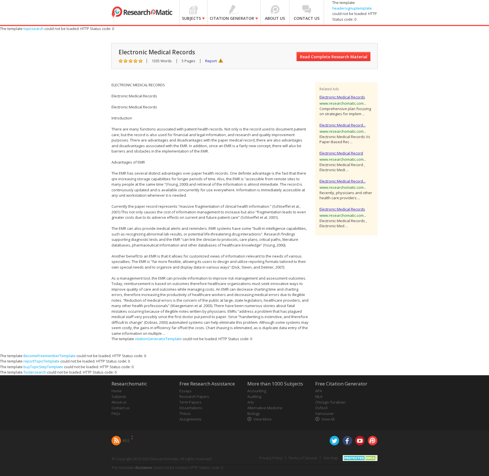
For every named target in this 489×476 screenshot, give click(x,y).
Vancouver (324, 413)
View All (327, 419)
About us (119, 402)
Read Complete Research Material (333, 56)
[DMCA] (360, 457)
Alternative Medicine (264, 407)
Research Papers (194, 396)
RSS (126, 440)
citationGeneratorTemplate (158, 338)
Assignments (190, 419)
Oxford (321, 407)
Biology (253, 413)
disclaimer (144, 467)
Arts (250, 402)
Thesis (185, 413)
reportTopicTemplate (41, 361)
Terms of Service (302, 457)
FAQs (115, 413)
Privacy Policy (270, 457)
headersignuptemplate (352, 8)
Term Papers (190, 402)
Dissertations (190, 407)
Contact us (120, 407)
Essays (185, 390)
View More (263, 419)
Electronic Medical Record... (342, 125)
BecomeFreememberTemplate (49, 355)
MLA (318, 396)
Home (116, 390)
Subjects (118, 396)
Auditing (254, 396)
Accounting (256, 390)
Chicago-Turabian (330, 402)
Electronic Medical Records (342, 97)
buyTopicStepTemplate (43, 366)
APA (318, 390)
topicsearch (33, 28)
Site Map (330, 457)
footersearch (34, 372)
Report (211, 60)
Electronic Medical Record (341, 153)
